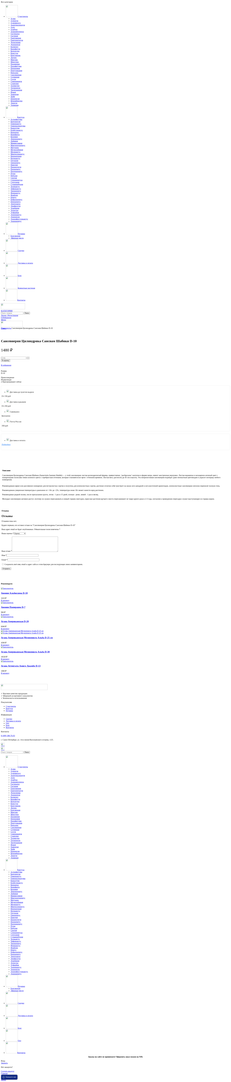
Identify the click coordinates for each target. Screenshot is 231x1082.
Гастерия (14, 36)
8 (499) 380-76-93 (8, 736)
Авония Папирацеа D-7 (13, 607)
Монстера (15, 62)
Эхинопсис (15, 217)
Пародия (14, 165)
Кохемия (14, 137)
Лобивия (14, 141)
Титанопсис (15, 88)
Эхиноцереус (16, 221)
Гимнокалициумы (18, 126)
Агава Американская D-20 (15, 621)
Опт (7, 723)
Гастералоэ (15, 34)
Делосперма (15, 42)
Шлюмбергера (16, 101)
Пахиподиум (16, 167)
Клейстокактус (17, 130)
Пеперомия (15, 68)
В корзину (5, 360)
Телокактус (15, 187)
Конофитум (15, 49)
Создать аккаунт (7, 1071)
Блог (8, 725)
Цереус (13, 197)
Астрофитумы (16, 119)
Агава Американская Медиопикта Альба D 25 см (27, 637)
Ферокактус (15, 193)
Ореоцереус (15, 163)
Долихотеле (15, 45)
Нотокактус (15, 158)
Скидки (9, 719)
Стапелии (15, 84)
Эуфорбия (15, 213)
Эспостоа (14, 210)
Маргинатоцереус (18, 145)
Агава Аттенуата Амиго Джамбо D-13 (21, 666)
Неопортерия (16, 156)
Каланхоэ (14, 47)
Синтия (14, 178)
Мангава (14, 60)
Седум (13, 79)
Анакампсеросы (17, 32)
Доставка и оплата (13, 721)
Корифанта (15, 135)
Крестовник (15, 55)
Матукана (15, 148)
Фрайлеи (14, 195)
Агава (13, 19)
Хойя (13, 97)
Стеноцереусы (16, 180)
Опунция (14, 161)
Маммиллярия (16, 143)
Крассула (14, 53)
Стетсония (15, 182)
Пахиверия (15, 64)
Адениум (14, 21)
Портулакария (16, 71)
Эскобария (15, 208)
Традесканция (16, 90)
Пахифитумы (16, 66)
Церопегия (15, 99)
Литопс (14, 58)
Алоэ (13, 27)
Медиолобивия (17, 150)
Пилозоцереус (16, 171)
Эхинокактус (16, 215)
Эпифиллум (15, 206)
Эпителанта (15, 204)
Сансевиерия (16, 75)
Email (4, 560)
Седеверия (15, 77)
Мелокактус (15, 152)
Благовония (15, 236)
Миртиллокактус (18, 154)
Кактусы (9, 708)
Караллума (15, 128)
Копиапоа (15, 132)
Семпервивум (16, 81)
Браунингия (15, 122)
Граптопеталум (17, 40)
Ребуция (14, 176)
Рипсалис (14, 73)
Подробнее (6, 444)
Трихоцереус (16, 191)
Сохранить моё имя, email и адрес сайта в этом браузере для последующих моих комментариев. (43, 564)
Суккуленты (6, 328)
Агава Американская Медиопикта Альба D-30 (25, 652)
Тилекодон (15, 86)
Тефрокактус (16, 189)
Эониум (14, 103)
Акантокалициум (18, 25)
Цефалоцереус (16, 200)
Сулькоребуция (17, 184)
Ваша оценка (8, 533)
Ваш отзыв (7, 551)
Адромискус (16, 23)
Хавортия (15, 94)
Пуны (13, 174)
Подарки (9, 711)
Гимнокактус (16, 124)
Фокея (13, 92)
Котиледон (15, 51)
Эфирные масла (17, 238)
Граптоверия (16, 38)
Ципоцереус (16, 202)
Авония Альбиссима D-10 (14, 593)
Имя (4, 555)
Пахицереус (15, 169)
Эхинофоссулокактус (19, 219)
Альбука (14, 29)
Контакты (10, 727)
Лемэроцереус (16, 139)
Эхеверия (14, 105)
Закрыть (4, 1063)
